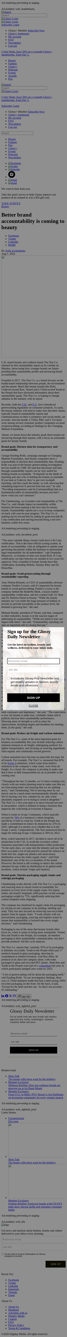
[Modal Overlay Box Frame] (33, 668)
